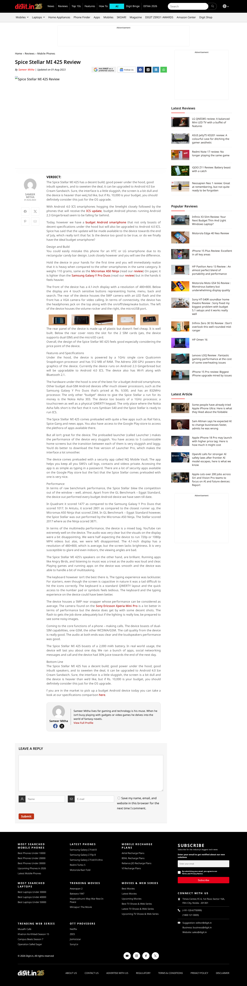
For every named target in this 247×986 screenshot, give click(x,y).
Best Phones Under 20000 (31, 858)
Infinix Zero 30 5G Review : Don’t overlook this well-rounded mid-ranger (212, 326)
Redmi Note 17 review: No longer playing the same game (210, 153)
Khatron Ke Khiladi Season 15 (33, 934)
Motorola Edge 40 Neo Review (210, 233)
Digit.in (29, 955)
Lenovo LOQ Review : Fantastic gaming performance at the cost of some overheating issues (212, 359)
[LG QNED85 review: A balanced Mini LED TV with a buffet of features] (180, 122)
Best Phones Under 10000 (31, 853)
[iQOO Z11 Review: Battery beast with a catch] (180, 171)
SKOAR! (121, 17)
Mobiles (21, 17)
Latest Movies (129, 893)
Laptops (37, 17)
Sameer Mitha (26, 69)
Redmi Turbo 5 (77, 864)
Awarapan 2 (76, 888)
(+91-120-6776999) (192, 910)
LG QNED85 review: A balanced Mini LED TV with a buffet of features (211, 122)
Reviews (63, 6)
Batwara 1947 (77, 893)
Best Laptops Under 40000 (32, 897)
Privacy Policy (199, 973)
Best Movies (128, 888)
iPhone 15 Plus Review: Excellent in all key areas (212, 252)
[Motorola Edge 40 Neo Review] (180, 237)
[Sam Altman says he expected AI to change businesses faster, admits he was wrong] (180, 424)
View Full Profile (83, 722)
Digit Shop (205, 17)
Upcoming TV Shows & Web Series (140, 913)
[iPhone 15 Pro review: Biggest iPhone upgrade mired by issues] (180, 375)
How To (103, 6)
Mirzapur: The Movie (81, 907)
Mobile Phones (46, 53)
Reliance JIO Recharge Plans (136, 863)
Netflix (73, 929)
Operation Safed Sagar (30, 944)
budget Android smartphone (106, 222)
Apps (97, 17)
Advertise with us (117, 973)
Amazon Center (186, 17)
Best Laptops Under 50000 (32, 902)
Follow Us (128, 69)
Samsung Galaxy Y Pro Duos (91, 275)
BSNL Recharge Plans (133, 858)
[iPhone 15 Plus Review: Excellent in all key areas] (180, 254)
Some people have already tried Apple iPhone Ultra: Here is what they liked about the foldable (212, 408)
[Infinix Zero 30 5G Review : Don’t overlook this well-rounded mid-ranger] (180, 326)
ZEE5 (72, 934)
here (102, 695)
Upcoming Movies (131, 898)
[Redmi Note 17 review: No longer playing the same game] (180, 155)
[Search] (212, 6)
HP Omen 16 (199, 339)
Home (18, 53)
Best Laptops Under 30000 (32, 892)
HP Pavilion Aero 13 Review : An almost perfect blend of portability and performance (211, 270)
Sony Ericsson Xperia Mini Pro (117, 606)
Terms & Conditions (170, 973)
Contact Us (92, 973)
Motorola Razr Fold (80, 870)
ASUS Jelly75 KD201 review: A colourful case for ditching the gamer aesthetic (210, 138)
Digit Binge (133, 6)
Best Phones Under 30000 (31, 863)
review (138, 271)
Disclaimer (222, 973)
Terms (184, 873)
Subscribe (203, 880)
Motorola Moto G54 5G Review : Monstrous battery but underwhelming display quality (211, 286)
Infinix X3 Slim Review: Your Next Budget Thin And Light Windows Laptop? (209, 220)
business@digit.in (202, 927)
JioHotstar (75, 939)
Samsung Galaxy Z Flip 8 (83, 854)
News (51, 6)
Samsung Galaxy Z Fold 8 (83, 849)
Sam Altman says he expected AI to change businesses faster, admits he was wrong (212, 424)
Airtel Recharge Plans (133, 853)
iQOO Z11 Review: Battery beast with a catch (211, 169)
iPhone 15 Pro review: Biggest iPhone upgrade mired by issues (212, 373)
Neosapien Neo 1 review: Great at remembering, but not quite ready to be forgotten (211, 186)
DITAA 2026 (150, 6)
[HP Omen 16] (180, 343)
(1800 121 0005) (190, 915)
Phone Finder (82, 17)
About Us (71, 973)
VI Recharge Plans (131, 868)
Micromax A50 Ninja (105, 271)
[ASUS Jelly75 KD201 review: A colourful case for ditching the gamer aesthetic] (180, 138)
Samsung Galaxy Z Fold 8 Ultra (86, 859)
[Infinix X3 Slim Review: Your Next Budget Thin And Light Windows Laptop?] (180, 220)
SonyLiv (74, 944)
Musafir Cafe (24, 929)
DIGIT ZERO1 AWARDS (159, 17)
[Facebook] (55, 726)
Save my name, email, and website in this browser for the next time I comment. (138, 803)
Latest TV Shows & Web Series (138, 908)
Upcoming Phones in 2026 (32, 868)
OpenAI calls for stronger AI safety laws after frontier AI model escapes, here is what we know (211, 459)
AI (117, 6)
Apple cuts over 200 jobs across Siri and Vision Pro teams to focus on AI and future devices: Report (211, 479)
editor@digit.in (204, 922)
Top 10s (76, 6)
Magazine (136, 17)
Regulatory (143, 973)
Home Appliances (59, 17)
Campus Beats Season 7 (30, 939)
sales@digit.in (199, 932)
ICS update (94, 211)
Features (90, 6)
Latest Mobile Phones (29, 873)
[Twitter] (61, 726)
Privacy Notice (197, 873)
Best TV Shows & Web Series (137, 903)
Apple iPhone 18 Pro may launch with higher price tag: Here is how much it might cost (212, 441)
